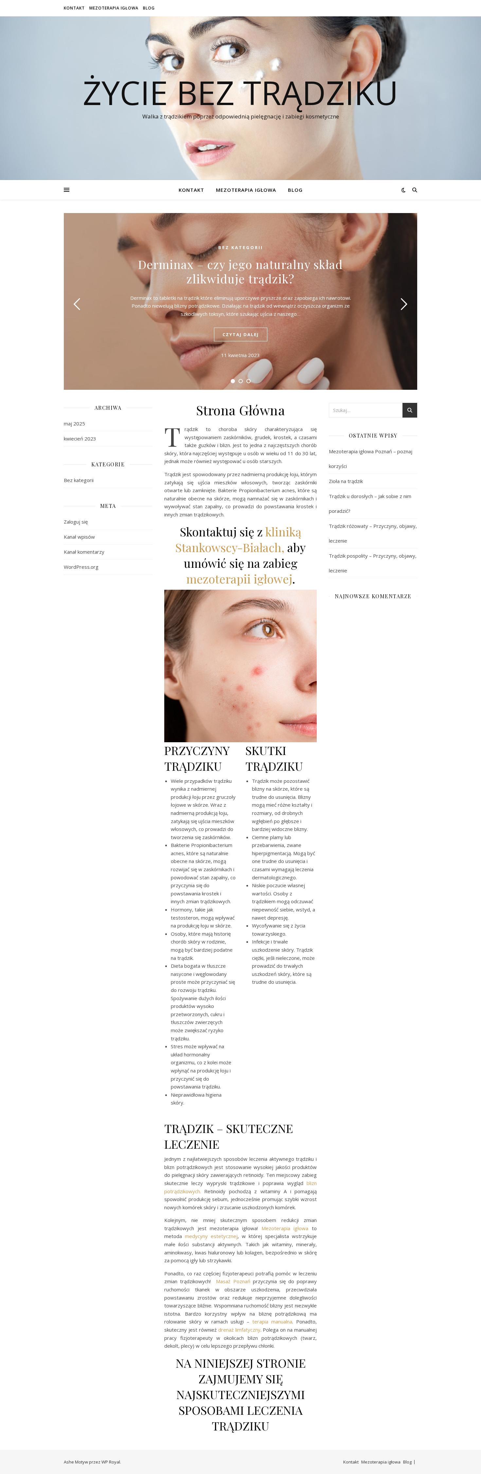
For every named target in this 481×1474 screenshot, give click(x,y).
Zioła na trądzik (346, 481)
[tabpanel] (240, 301)
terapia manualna (272, 1321)
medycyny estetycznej (211, 1236)
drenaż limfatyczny (239, 1329)
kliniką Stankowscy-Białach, (238, 539)
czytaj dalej (241, 334)
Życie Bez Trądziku (240, 92)
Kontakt (74, 8)
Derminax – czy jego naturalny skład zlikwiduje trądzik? (240, 271)
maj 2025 (74, 423)
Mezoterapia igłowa (113, 8)
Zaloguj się (76, 521)
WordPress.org (81, 567)
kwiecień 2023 (80, 438)
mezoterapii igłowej (239, 578)
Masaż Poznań (233, 1281)
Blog (149, 8)
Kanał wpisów (79, 536)
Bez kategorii (240, 247)
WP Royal (110, 1462)
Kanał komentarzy (84, 551)
